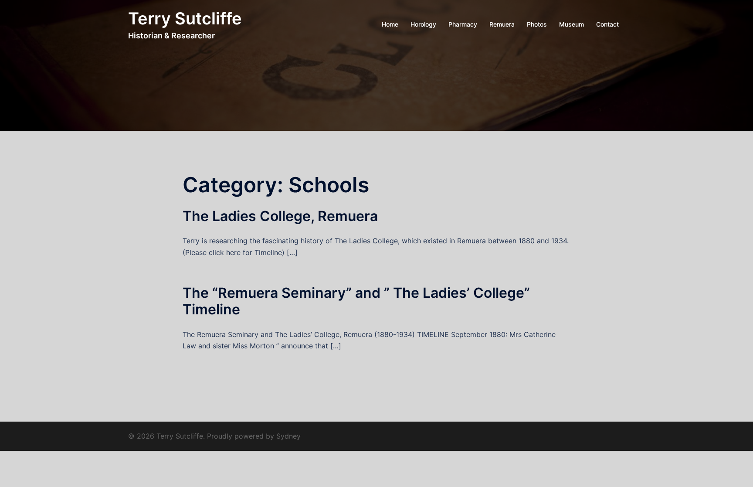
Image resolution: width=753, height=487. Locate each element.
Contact (607, 24)
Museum (571, 24)
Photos (537, 24)
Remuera (502, 24)
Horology (423, 24)
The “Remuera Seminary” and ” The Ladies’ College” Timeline (356, 301)
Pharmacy (462, 24)
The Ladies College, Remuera (280, 216)
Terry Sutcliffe (185, 18)
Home (390, 24)
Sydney (288, 436)
